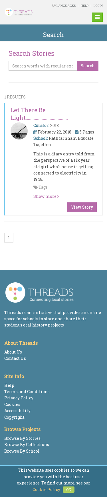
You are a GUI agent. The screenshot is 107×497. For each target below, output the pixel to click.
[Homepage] (22, 12)
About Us (13, 352)
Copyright (14, 417)
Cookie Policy (46, 489)
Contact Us (15, 358)
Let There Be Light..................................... (39, 113)
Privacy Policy (18, 398)
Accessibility (17, 410)
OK (68, 489)
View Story (82, 207)
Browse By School (22, 451)
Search (88, 65)
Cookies (12, 404)
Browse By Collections (26, 444)
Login (98, 5)
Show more (45, 196)
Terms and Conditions (27, 391)
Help (84, 5)
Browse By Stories (22, 438)
